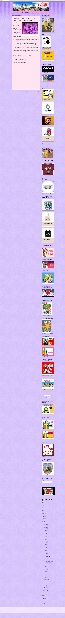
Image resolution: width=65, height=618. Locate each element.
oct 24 (46, 538)
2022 (44, 513)
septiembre (45, 579)
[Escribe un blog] (27, 55)
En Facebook (20, 12)
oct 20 (46, 544)
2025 (44, 508)
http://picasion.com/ (45, 72)
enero (45, 591)
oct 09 (46, 569)
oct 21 (46, 542)
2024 (44, 510)
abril (45, 587)
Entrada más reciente (16, 91)
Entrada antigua (37, 91)
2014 (44, 595)
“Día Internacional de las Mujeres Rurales (16, 32)
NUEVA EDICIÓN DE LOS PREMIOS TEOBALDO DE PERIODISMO (49, 562)
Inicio (14, 12)
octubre (45, 527)
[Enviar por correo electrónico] (26, 55)
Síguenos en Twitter (29, 12)
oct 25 (46, 536)
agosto (45, 581)
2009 (44, 603)
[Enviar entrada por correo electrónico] (25, 55)
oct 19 (46, 545)
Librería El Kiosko (39, 12)
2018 (44, 519)
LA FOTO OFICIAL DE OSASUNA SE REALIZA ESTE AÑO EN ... (49, 555)
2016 (44, 522)
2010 (44, 601)
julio (45, 582)
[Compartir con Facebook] (29, 55)
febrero (45, 590)
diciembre (45, 524)
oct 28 (46, 531)
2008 (44, 604)
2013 (44, 597)
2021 (44, 515)
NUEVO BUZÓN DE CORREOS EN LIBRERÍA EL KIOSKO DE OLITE (47, 147)
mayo (45, 585)
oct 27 (46, 533)
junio (45, 584)
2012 (44, 598)
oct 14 (46, 553)
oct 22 (46, 541)
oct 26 (46, 534)
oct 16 (46, 550)
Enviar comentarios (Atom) (19, 93)
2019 (44, 518)
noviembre (45, 525)
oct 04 (46, 575)
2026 (44, 507)
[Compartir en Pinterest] (30, 55)
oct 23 (46, 539)
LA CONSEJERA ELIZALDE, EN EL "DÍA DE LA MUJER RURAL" (49, 559)
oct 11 (46, 568)
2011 (44, 600)
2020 (44, 516)
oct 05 (46, 574)
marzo (45, 588)
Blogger (38, 610)
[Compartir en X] (28, 55)
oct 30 (46, 528)
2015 (44, 593)
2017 (44, 521)
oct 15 (46, 552)
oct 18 (46, 547)
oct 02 (46, 577)
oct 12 (46, 566)
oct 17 (46, 548)
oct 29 (46, 530)
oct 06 (46, 572)
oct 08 (46, 571)
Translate (49, 483)
